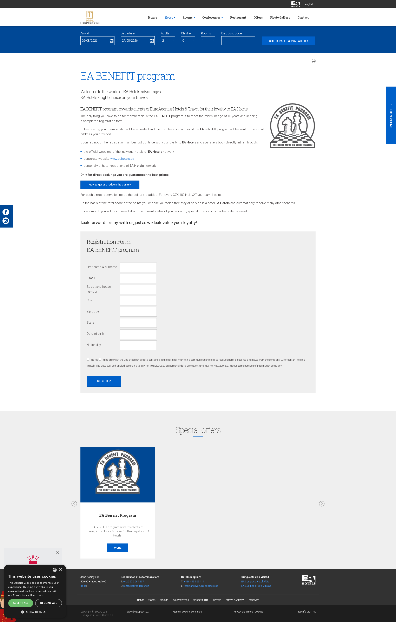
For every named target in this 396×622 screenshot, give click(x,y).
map (83, 585)
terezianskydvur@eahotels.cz (201, 585)
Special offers (391, 115)
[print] (314, 61)
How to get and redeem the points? (110, 184)
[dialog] (35, 591)
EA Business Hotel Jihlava (256, 585)
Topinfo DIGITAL (307, 611)
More (117, 547)
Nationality (94, 345)
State (90, 322)
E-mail (91, 278)
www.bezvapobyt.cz (137, 611)
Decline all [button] (48, 603)
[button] (35, 612)
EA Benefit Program (117, 515)
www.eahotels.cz (122, 159)
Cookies (259, 611)
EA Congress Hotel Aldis (255, 581)
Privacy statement (243, 611)
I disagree (108, 359)
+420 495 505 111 (194, 581)
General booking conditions (188, 611)
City (89, 300)
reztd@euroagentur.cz (136, 585)
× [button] (60, 569)
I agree (94, 359)
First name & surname (102, 267)
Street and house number (99, 289)
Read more (37, 595)
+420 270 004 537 (133, 581)
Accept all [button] (20, 603)
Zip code (93, 311)
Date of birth (95, 334)
